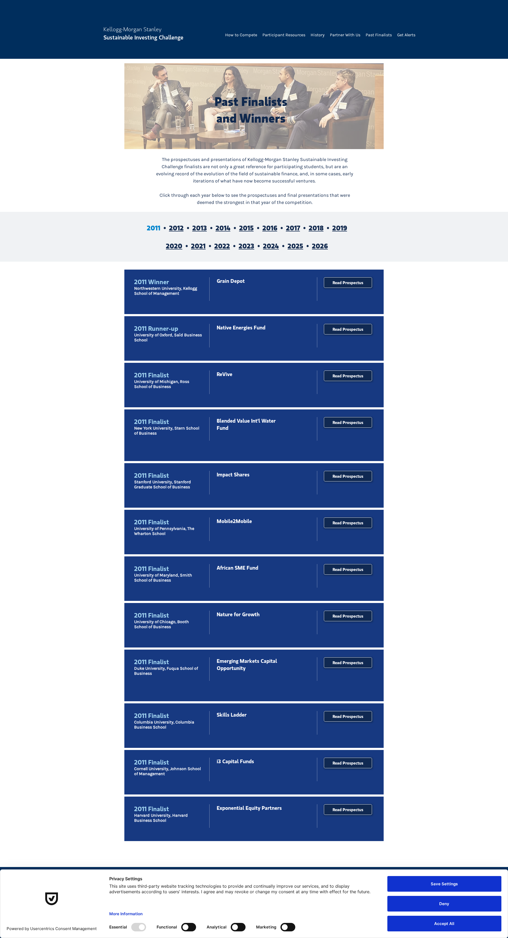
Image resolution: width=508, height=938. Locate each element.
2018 (316, 227)
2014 (223, 227)
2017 (293, 227)
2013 (199, 227)
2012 (176, 227)
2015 (246, 227)
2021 (198, 245)
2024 (271, 245)
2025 (295, 245)
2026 (320, 245)
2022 (222, 245)
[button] (241, 35)
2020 (174, 245)
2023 (246, 245)
